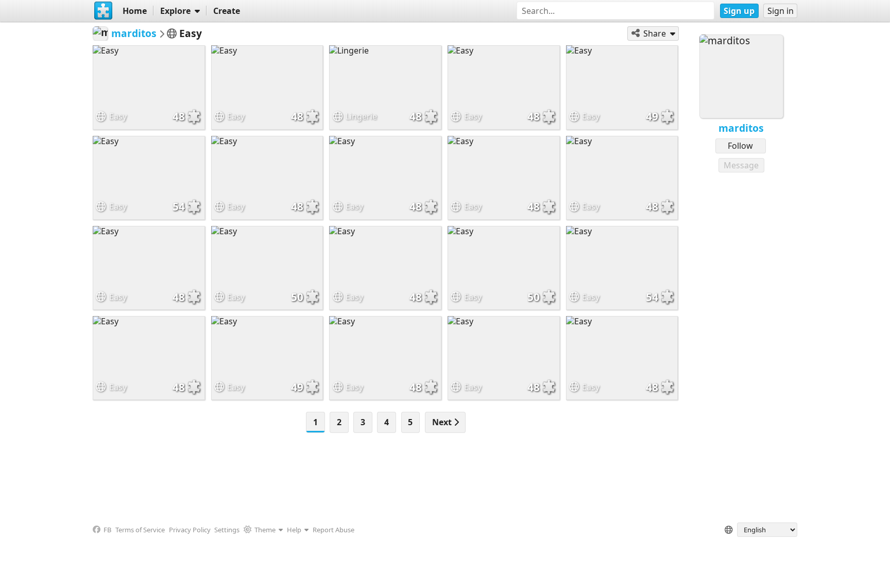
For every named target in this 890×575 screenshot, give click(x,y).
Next (443, 422)
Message (741, 165)
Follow (740, 145)
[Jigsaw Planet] (103, 11)
